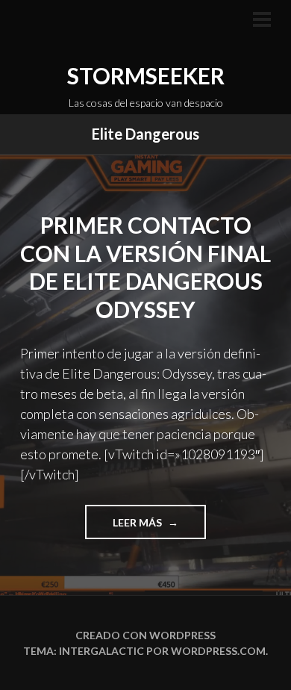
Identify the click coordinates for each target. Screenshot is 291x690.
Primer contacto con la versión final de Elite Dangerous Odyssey (145, 267)
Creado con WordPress (145, 635)
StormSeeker (146, 75)
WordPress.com (218, 650)
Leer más (157, 527)
